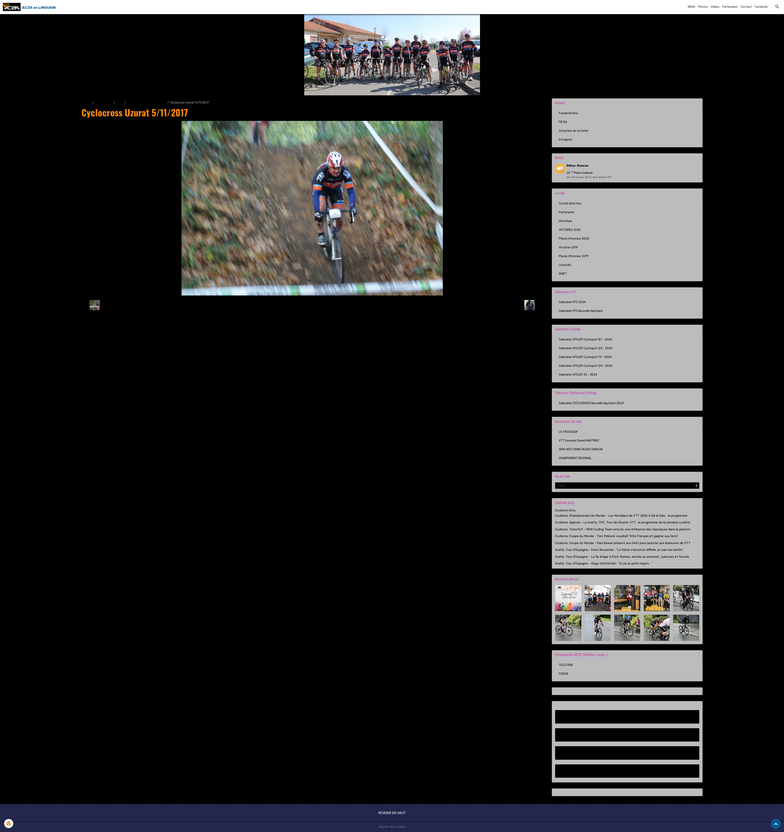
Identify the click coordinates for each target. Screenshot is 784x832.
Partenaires (730, 7)
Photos (703, 7)
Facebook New (568, 113)
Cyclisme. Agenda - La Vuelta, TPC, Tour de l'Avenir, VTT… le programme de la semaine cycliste (622, 522)
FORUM (563, 674)
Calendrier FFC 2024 (572, 302)
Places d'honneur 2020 (574, 238)
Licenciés (565, 265)
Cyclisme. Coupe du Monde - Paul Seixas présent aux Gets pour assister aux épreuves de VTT (622, 543)
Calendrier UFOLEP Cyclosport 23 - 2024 (585, 348)
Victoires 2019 (568, 247)
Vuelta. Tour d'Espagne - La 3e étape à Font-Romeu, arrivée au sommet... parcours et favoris (622, 557)
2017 (120, 102)
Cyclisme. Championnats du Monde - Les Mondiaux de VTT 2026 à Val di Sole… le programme (621, 515)
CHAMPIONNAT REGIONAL (575, 458)
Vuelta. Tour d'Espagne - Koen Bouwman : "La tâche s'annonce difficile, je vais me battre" (619, 550)
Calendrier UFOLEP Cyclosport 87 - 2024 (585, 339)
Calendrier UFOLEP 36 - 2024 (578, 374)
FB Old (563, 122)
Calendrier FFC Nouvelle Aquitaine (581, 311)
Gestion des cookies (392, 827)
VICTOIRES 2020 (570, 230)
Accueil (86, 102)
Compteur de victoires (573, 131)
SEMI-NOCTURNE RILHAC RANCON (580, 449)
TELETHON (566, 665)
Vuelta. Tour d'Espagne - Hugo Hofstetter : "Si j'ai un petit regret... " (604, 563)
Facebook (761, 7)
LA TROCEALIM (568, 432)
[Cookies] (8, 823)
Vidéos (715, 7)
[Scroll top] (776, 824)
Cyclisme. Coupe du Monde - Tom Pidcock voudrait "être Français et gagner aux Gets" (617, 536)
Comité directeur (570, 203)
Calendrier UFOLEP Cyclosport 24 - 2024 (585, 366)
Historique (565, 221)
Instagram (565, 139)
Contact (746, 7)
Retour (312, 305)
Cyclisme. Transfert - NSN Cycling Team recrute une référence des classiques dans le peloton (622, 529)
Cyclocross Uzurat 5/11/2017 (146, 102)
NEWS (691, 7)
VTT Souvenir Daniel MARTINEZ (579, 440)
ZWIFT (563, 273)
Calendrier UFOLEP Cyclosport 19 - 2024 (585, 357)
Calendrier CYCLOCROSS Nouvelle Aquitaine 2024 (591, 403)
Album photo (103, 102)
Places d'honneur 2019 (574, 256)
